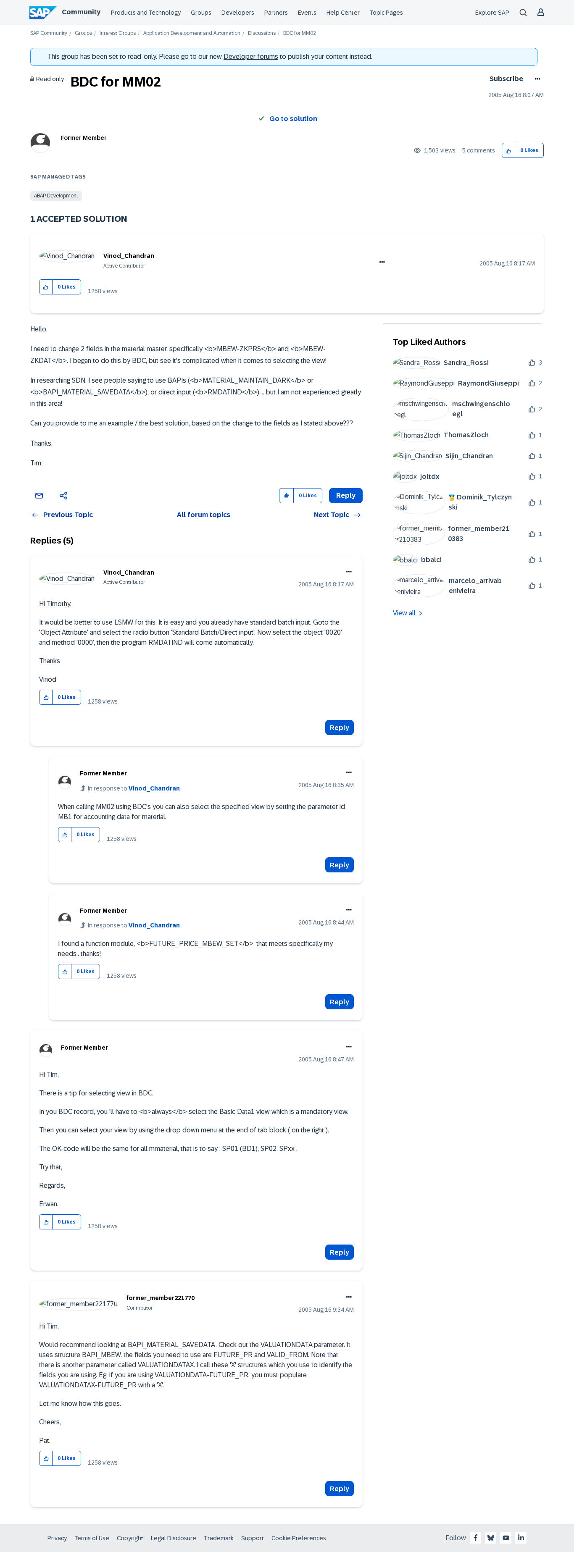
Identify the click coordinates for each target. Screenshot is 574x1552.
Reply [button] (345, 495)
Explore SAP (492, 12)
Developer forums (251, 56)
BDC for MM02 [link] (299, 33)
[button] (508, 150)
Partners (276, 12)
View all (404, 613)
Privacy (57, 1538)
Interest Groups (118, 33)
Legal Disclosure (173, 1538)
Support (252, 1538)
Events (307, 12)
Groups (201, 12)
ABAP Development (56, 196)
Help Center (343, 12)
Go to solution (293, 118)
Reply (339, 727)
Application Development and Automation (191, 33)
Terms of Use (91, 1538)
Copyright (130, 1538)
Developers (237, 12)
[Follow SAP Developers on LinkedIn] (521, 1537)
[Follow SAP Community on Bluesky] (490, 1537)
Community (81, 12)
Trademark (219, 1538)
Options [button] (536, 79)
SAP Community (48, 33)
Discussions (262, 33)
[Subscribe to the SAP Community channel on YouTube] (506, 1537)
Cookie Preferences (298, 1538)
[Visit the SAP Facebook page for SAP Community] (475, 1537)
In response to (134, 788)
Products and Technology (146, 12)
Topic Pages (386, 12)
